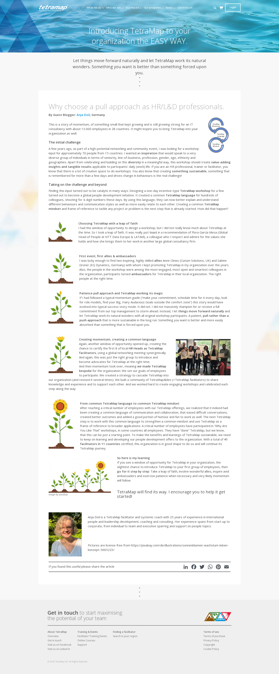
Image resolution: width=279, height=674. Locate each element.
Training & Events (87, 632)
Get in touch (184, 7)
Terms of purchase (214, 636)
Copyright (209, 644)
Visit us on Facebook (59, 644)
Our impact (132, 7)
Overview (53, 636)
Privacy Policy (211, 640)
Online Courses (86, 640)
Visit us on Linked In (59, 649)
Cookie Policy (211, 649)
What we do (94, 7)
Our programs (152, 7)
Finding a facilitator (124, 632)
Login (233, 7)
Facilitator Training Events (92, 636)
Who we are (113, 7)
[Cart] (221, 12)
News (169, 7)
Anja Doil (83, 115)
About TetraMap (57, 632)
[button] (215, 8)
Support (82, 644)
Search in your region (125, 636)
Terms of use (211, 632)
